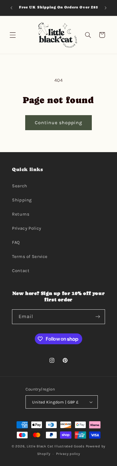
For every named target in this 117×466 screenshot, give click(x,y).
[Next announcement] (105, 7)
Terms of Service (30, 256)
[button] (13, 35)
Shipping (22, 200)
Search (19, 186)
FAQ (16, 242)
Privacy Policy (26, 228)
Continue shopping (58, 122)
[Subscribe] (98, 316)
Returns (20, 214)
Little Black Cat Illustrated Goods (56, 446)
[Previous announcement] (11, 7)
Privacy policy (68, 454)
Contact (20, 270)
